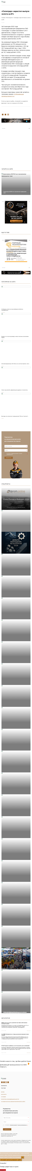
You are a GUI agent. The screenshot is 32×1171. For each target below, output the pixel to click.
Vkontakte (4, 1085)
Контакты (3, 1094)
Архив (2, 1092)
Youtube (3, 1088)
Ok (22, 1157)
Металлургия (29, 1030)
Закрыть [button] (3, 1170)
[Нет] (22, 1160)
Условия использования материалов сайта (13, 1101)
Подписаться (8, 457)
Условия (3, 1096)
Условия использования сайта (11, 1160)
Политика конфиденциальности (10, 1099)
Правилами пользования (15, 453)
